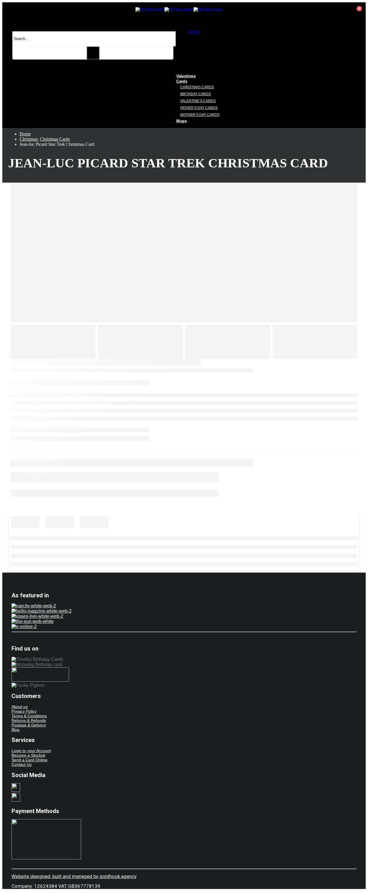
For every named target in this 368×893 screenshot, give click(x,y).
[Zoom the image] (184, 606)
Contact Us (22, 764)
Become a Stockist (28, 755)
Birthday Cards (195, 94)
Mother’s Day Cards (199, 115)
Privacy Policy (24, 711)
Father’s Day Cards (199, 108)
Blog (16, 729)
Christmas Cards (197, 87)
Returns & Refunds (29, 720)
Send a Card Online (29, 760)
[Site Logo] (179, 9)
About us (20, 706)
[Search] (93, 53)
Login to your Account (31, 750)
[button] (194, 31)
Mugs (181, 120)
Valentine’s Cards (198, 101)
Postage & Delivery (29, 725)
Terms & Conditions (29, 716)
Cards (181, 81)
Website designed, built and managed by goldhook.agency (74, 876)
